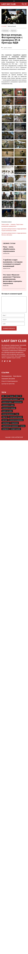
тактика (22, 426)
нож (17, 414)
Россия (12, 396)
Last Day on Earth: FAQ (7, 383)
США (16, 396)
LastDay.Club (6, 253)
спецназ (10, 47)
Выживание (5, 30)
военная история (7, 402)
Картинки (13, 30)
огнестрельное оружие (15, 417)
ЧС (20, 396)
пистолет (4, 420)
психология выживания (16, 420)
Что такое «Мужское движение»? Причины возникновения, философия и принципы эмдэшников (12, 279)
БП (7, 396)
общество (4, 417)
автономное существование (10, 399)
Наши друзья (17, 376)
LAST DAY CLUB (8, 4)
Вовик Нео (6, 285)
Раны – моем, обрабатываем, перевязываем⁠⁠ (9, 249)
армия (5, 47)
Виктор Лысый (12, 26)
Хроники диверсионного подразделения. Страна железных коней (14, 229)
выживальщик (18, 402)
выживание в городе (8, 405)
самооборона (5, 423)
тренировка (5, 429)
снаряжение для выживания (10, 426)
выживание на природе (8, 408)
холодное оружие (15, 429)
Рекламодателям (6, 376)
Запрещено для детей (8, 378)
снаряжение (14, 423)
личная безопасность (8, 414)
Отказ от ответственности (9, 381)
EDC (3, 396)
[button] (23, 4)
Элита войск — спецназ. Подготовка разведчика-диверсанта (12, 225)
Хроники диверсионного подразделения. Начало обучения (14, 234)
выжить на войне (7, 411)
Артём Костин (6, 268)
